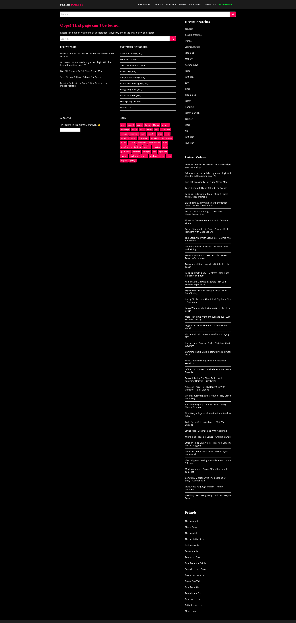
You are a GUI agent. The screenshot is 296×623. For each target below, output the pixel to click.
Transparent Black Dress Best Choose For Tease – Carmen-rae (206, 257)
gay (187, 82)
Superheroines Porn (195, 569)
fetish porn (143, 138)
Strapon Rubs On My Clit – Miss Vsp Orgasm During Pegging (208, 444)
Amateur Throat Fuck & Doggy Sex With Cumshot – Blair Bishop (205, 388)
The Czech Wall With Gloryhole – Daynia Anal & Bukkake (208, 239)
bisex (187, 88)
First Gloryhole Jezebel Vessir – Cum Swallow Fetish (208, 414)
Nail (187, 130)
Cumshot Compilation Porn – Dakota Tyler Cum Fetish (206, 453)
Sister (188, 100)
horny (123, 142)
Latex (187, 124)
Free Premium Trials (195, 563)
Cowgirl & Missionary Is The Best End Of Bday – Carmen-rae (205, 479)
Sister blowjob (192, 112)
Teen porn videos (129, 65)
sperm (124, 156)
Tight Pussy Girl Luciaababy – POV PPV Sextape (204, 423)
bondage (125, 129)
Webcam (159, 5)
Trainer (189, 118)
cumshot (151, 133)
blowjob (165, 125)
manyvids (142, 142)
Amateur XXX (145, 5)
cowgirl (124, 133)
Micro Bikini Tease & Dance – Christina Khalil (208, 436)
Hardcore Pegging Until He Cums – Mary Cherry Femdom (205, 406)
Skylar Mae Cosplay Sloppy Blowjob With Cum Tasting (206, 292)
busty (149, 129)
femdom (125, 138)
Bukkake (171, 5)
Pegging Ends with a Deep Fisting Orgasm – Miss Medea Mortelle (85, 84)
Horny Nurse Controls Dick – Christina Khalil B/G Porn (207, 344)
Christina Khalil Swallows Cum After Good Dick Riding (206, 248)
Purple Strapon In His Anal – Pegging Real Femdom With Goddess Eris (206, 230)
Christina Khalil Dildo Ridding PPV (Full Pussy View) (208, 353)
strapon (143, 156)
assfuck (131, 125)
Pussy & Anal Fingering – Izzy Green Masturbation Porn (203, 213)
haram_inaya (191, 64)
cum (143, 133)
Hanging (189, 106)
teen (169, 156)
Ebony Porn (191, 527)
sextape (136, 151)
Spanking (163, 151)
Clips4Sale (165, 129)
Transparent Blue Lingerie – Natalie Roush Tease (207, 265)
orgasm (147, 147)
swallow (153, 156)
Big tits (147, 125)
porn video (125, 151)
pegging (156, 147)
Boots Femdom (128, 95)
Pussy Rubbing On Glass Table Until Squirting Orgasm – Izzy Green (203, 379)
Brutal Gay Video (193, 581)
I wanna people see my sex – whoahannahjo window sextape (87, 55)
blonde (156, 125)
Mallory (189, 58)
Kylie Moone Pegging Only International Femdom (205, 362)
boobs (134, 129)
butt (156, 129)
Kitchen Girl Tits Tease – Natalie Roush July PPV (207, 336)
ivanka (188, 40)
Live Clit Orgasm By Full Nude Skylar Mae (81, 71)
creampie (134, 133)
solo (154, 151)
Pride (187, 70)
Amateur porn (127, 53)
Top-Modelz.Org (193, 593)
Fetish (72, 4)
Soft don (189, 76)
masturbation (154, 142)
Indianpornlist (192, 545)
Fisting (182, 5)
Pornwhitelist (192, 551)
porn (165, 147)
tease (161, 156)
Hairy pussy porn (129, 101)
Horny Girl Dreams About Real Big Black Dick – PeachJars (208, 300)
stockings (134, 156)
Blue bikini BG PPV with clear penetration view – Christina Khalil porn (206, 204)
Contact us (210, 5)
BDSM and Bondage (130, 83)
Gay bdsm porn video (196, 575)
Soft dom (189, 136)
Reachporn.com (193, 599)
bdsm (139, 125)
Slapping (189, 52)
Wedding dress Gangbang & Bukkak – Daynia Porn (208, 497)
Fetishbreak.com (193, 605)
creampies (190, 94)
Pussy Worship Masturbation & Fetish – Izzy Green (207, 309)
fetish (133, 138)
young (133, 160)
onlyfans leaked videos (131, 147)
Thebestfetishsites (194, 539)
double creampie (194, 34)
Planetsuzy (190, 611)
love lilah (189, 142)
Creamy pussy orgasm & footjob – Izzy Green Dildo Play (208, 397)
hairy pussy (167, 138)
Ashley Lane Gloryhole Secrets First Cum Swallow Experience (205, 283)
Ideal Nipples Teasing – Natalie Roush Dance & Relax (208, 462)
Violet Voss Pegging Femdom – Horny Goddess (204, 488)
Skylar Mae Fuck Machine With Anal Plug (206, 430)
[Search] (233, 14)
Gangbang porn (128, 89)
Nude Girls (195, 5)
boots (142, 129)
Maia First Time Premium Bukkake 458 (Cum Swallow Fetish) (207, 318)
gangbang (155, 138)
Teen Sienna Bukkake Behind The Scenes (81, 77)
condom (189, 28)
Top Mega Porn (193, 557)
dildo (160, 133)
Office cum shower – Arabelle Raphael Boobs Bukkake (208, 371)
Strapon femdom (129, 77)
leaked (132, 142)
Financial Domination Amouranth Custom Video (206, 221)
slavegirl (146, 151)
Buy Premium (225, 5)
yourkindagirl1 (192, 46)
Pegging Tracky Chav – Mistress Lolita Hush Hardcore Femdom (207, 274)
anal (123, 125)
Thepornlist (191, 533)
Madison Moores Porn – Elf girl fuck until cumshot (206, 470)
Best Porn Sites (192, 587)
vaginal (124, 160)
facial (167, 133)
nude (165, 142)
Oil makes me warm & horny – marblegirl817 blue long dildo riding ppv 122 (85, 63)
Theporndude (192, 521)
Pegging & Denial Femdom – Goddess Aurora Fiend (208, 327)
